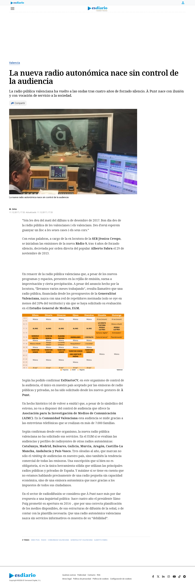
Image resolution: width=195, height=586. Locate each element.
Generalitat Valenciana (82, 540)
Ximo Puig (35, 540)
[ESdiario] (17, 3)
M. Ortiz (13, 209)
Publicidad (81, 575)
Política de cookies (101, 579)
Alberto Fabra (100, 540)
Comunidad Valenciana (58, 540)
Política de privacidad (82, 579)
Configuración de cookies (121, 579)
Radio (43, 540)
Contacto (91, 575)
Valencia (14, 63)
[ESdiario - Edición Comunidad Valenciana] (98, 8)
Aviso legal (67, 579)
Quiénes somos (69, 575)
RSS (98, 575)
